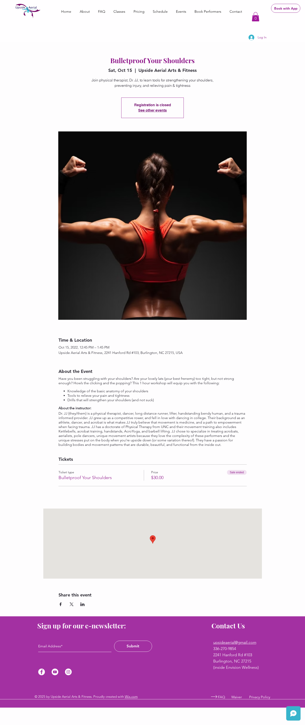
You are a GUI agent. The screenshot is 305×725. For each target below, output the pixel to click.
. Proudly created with (108, 696)
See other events (152, 110)
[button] (255, 16)
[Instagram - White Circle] (68, 672)
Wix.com (131, 696)
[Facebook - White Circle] (41, 672)
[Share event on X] (71, 604)
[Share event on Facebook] (60, 604)
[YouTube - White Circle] (55, 672)
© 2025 (40, 696)
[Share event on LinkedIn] (82, 604)
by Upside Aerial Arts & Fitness (69, 696)
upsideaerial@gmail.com (234, 642)
